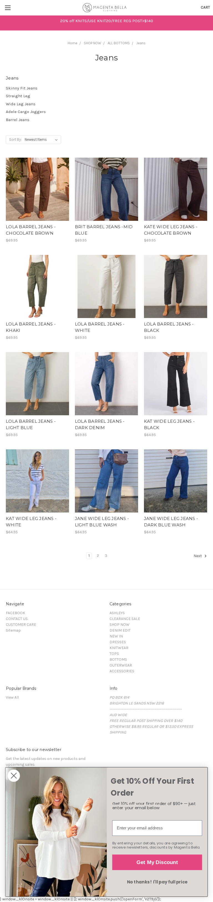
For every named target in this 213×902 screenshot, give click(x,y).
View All (12, 697)
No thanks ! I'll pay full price (157, 882)
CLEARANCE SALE (125, 618)
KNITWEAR (119, 647)
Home (72, 43)
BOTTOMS (118, 659)
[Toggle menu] (7, 7)
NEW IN (116, 636)
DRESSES (118, 642)
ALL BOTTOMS (119, 43)
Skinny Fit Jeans (21, 88)
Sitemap (13, 630)
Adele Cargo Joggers (26, 111)
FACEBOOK (15, 613)
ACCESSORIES (122, 671)
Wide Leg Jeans (21, 103)
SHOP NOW (92, 43)
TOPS (114, 653)
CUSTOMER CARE (21, 624)
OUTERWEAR (121, 665)
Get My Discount (157, 862)
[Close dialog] (13, 775)
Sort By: (15, 139)
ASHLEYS (117, 613)
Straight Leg (18, 95)
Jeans (141, 43)
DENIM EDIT (120, 630)
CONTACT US (17, 618)
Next (198, 556)
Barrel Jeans (17, 119)
